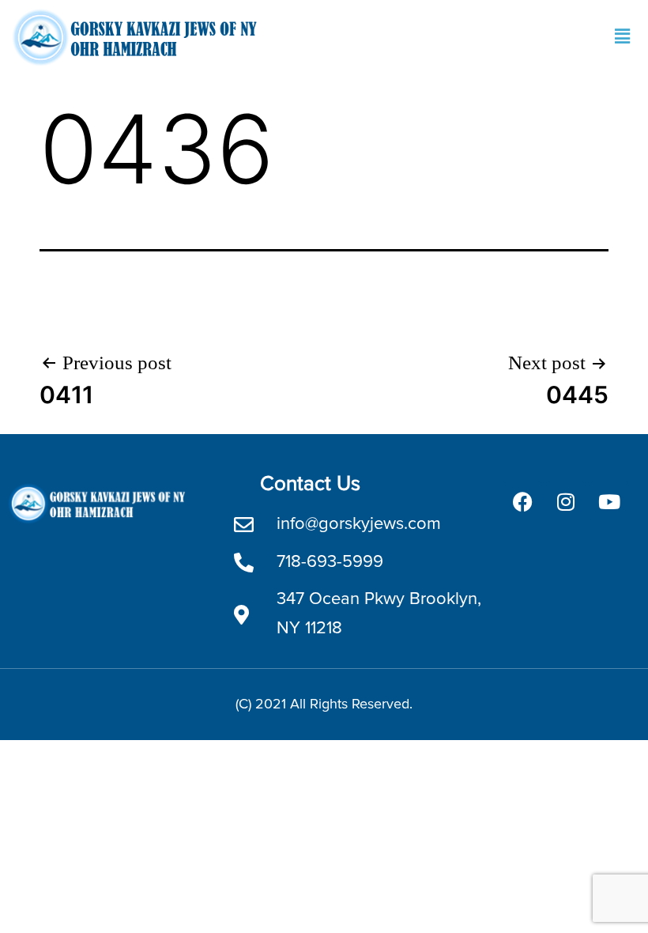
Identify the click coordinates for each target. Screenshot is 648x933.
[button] (622, 36)
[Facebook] (522, 501)
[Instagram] (566, 501)
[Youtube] (609, 501)
